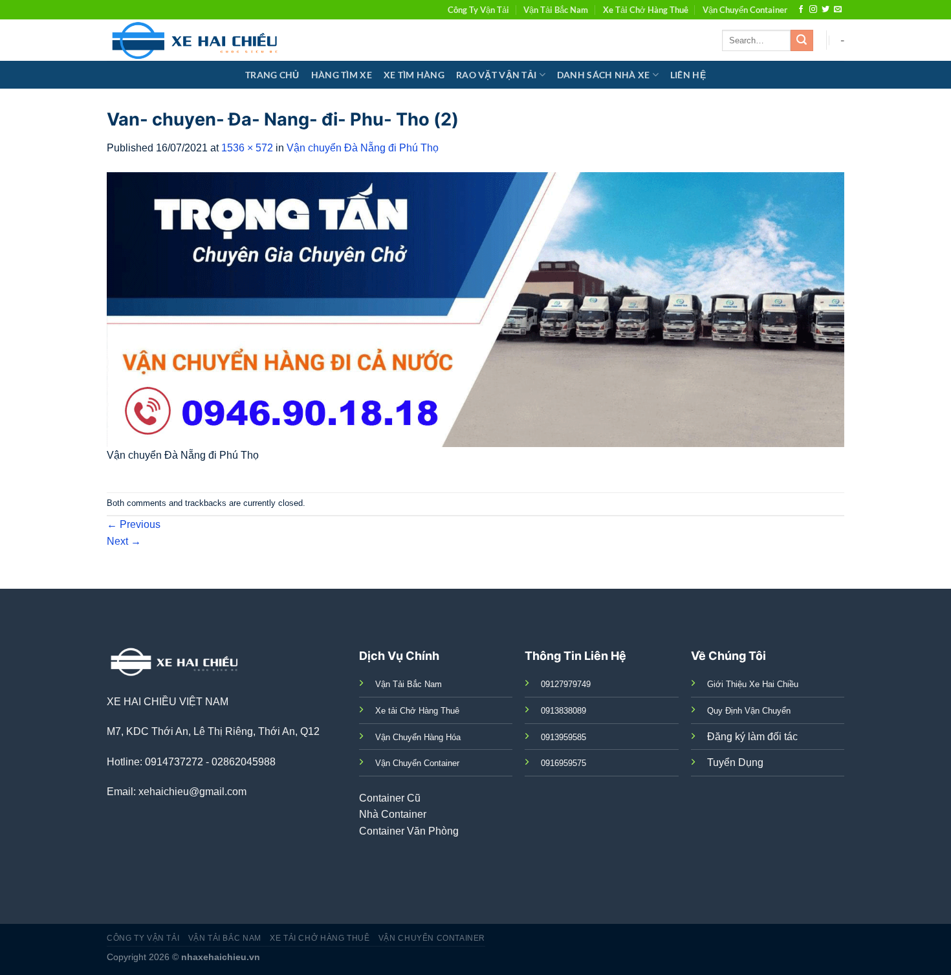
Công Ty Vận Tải (478, 10)
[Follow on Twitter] (825, 9)
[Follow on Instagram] (813, 9)
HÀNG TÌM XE (341, 74)
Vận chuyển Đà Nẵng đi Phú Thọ (363, 147)
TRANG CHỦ (272, 74)
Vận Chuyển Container (745, 10)
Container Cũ (390, 798)
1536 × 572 (247, 147)
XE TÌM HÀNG (414, 74)
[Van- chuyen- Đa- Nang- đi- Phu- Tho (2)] (475, 308)
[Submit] (802, 41)
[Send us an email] (838, 9)
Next (124, 541)
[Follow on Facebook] (801, 9)
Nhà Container (392, 814)
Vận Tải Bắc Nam (555, 10)
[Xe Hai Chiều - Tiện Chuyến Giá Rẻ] (198, 40)
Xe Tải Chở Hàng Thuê (645, 10)
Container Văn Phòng (409, 831)
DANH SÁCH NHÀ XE (603, 74)
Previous (133, 524)
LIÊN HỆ (688, 74)
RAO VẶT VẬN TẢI (496, 74)
